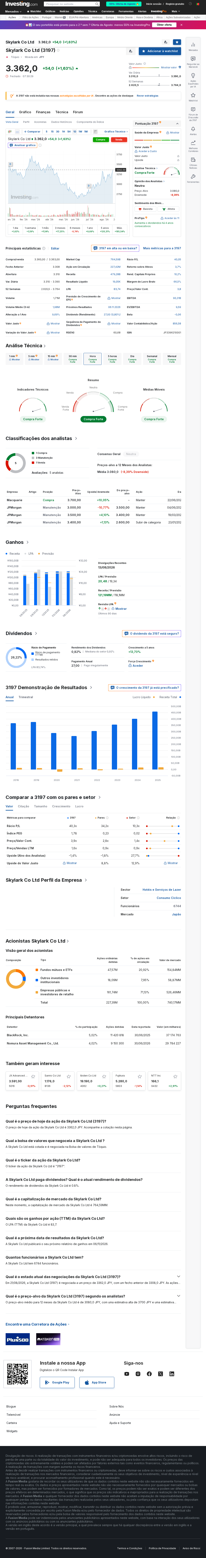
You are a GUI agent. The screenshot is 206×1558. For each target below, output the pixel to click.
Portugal (46, 17)
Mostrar (72, 863)
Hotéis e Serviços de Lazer (162, 889)
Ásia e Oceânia (144, 17)
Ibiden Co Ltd (88, 1075)
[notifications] (190, 4)
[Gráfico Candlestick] (9, 131)
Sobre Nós (116, 1406)
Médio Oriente (125, 17)
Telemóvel (13, 1414)
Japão (176, 914)
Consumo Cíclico (169, 898)
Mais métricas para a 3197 (162, 248)
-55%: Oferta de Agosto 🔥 (124, 4)
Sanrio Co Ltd (53, 1075)
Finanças (43, 112)
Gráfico (25, 112)
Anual (10, 697)
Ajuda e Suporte (120, 1423)
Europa (110, 17)
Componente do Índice (90, 121)
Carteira (11, 1423)
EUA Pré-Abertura (79, 17)
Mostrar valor (169, 67)
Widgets (12, 1431)
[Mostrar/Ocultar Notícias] (95, 131)
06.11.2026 (114, 307)
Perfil (26, 121)
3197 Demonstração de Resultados (46, 687)
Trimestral (26, 697)
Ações (12, 17)
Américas (97, 17)
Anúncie (114, 1414)
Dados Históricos (61, 121)
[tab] (14, 359)
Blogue (11, 1406)
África (159, 17)
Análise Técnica (24, 345)
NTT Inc (156, 1075)
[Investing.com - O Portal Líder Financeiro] (21, 4)
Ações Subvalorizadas (178, 17)
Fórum (78, 112)
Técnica (61, 112)
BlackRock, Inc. (18, 1035)
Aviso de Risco (191, 1548)
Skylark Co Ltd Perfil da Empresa (44, 880)
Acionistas (40, 121)
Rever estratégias (147, 95)
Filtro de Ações (31, 17)
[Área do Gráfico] (17, 131)
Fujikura (120, 1075)
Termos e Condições (129, 1548)
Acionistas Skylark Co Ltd (35, 941)
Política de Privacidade (162, 1548)
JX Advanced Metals (21, 1075)
